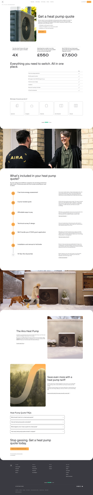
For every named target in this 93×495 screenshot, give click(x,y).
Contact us (67, 466)
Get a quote (41, 31)
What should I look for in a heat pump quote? (22, 417)
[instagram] (80, 486)
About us (16, 472)
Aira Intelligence (34, 472)
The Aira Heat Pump (20, 343)
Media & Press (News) (69, 476)
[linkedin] (78, 486)
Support (67, 468)
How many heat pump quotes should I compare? (23, 431)
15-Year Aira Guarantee (63, 257)
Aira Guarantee (13, 455)
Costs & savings (17, 466)
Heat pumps (5, 4)
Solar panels (34, 470)
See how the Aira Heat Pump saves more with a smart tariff (58, 393)
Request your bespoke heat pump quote (18, 448)
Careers (67, 474)
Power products (34, 468)
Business (50, 466)
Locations (67, 472)
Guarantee (17, 470)
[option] (17, 108)
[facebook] (77, 486)
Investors (50, 468)
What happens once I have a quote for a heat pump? (24, 426)
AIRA (2, 4)
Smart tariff (17, 468)
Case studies (68, 470)
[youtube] (82, 486)
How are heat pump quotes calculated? (21, 422)
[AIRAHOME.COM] (2, 2)
